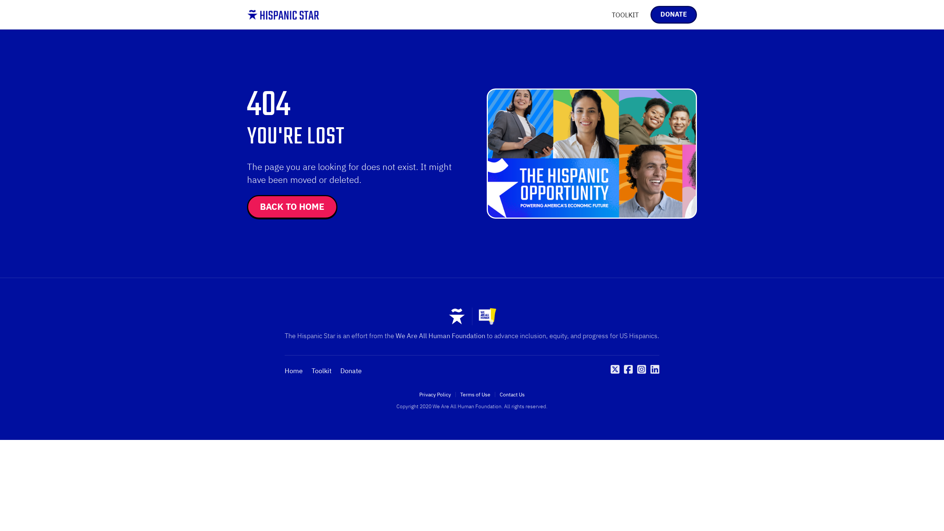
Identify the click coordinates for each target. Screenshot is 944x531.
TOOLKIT (625, 15)
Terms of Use (475, 394)
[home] (283, 15)
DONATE (673, 14)
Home (294, 371)
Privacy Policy (435, 394)
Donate (351, 371)
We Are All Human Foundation (440, 336)
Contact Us (512, 394)
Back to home (292, 206)
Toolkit (322, 371)
